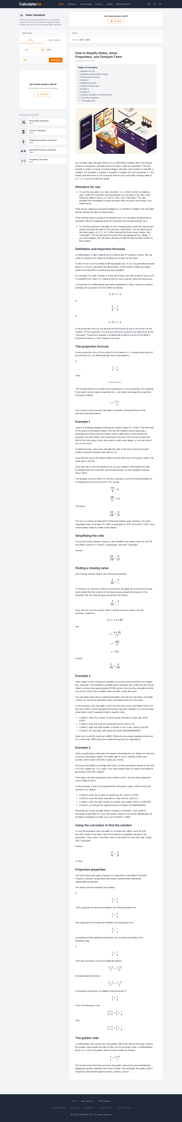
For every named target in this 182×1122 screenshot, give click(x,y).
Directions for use (87, 71)
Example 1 (84, 80)
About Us (74, 1107)
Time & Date (85, 4)
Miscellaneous (123, 4)
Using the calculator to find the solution (96, 95)
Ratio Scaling (54, 40)
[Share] (24, 60)
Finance (99, 4)
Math (61, 4)
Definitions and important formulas (94, 74)
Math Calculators (87, 1101)
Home (74, 1101)
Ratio (31, 40)
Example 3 (84, 92)
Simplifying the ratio (88, 83)
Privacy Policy (124, 1107)
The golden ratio (88, 101)
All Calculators (58, 1107)
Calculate (55, 60)
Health (110, 4)
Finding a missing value (89, 86)
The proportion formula (89, 77)
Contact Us (89, 1107)
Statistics (72, 4)
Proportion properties (90, 98)
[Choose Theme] (154, 4)
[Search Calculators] (148, 4)
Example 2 (84, 89)
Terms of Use (106, 1107)
